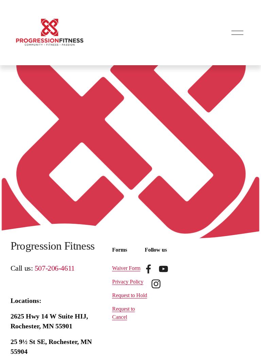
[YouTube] (163, 269)
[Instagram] (156, 284)
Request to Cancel (123, 313)
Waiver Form (126, 268)
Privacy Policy (127, 282)
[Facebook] (148, 269)
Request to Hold (129, 295)
